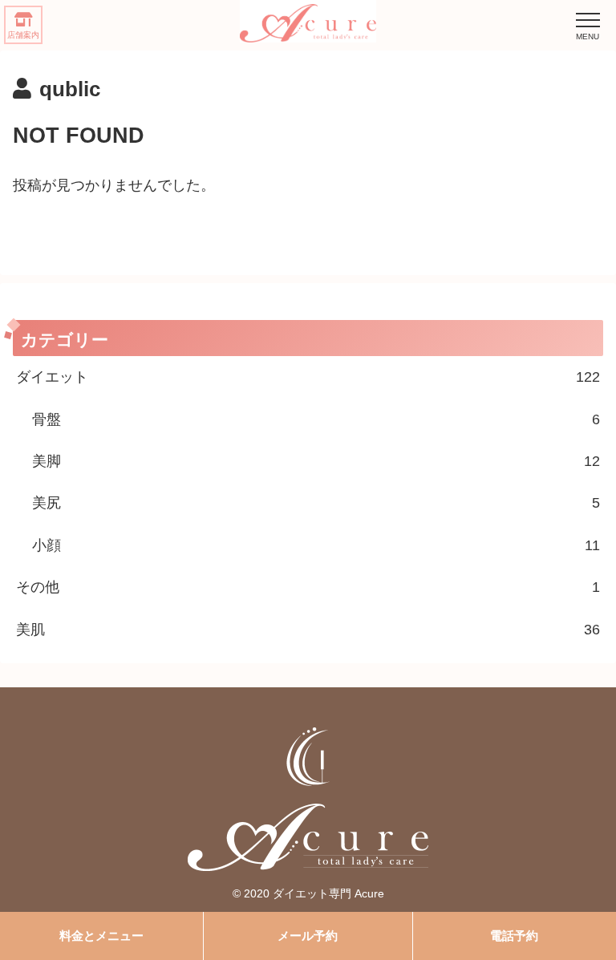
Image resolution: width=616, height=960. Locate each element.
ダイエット (308, 377)
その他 (308, 587)
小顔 (316, 545)
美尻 (316, 503)
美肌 (308, 630)
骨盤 (316, 419)
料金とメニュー (101, 935)
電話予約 (514, 935)
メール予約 (308, 935)
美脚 (316, 461)
